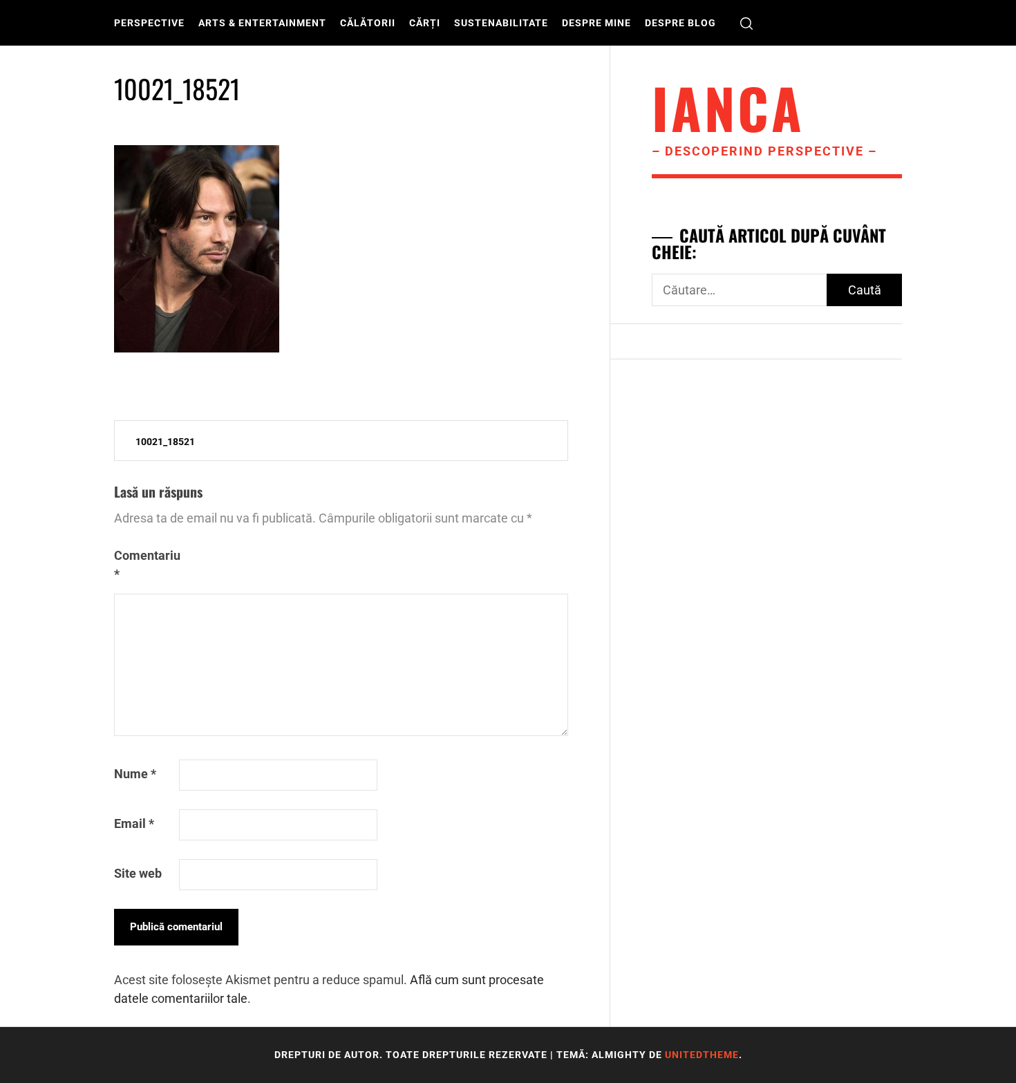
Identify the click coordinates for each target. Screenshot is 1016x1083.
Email (134, 823)
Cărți (424, 22)
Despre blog (680, 22)
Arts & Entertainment (262, 22)
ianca (728, 107)
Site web (138, 873)
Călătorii (367, 22)
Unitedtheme (702, 1054)
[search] (746, 23)
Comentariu (145, 564)
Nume (135, 773)
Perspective (149, 22)
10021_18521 (165, 441)
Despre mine (596, 22)
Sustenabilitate (501, 22)
